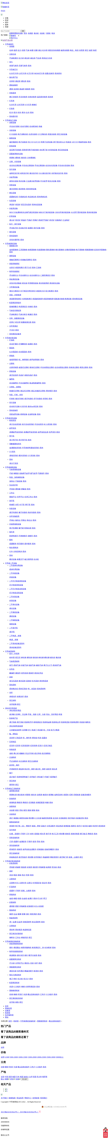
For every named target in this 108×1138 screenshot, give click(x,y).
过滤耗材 (12, 757)
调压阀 (21, 769)
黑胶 (17, 906)
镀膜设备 (12, 138)
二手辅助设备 (14, 620)
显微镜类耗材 (14, 990)
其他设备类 (13, 236)
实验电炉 (58, 220)
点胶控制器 (14, 367)
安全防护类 (13, 485)
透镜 (11, 89)
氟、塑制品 (13, 734)
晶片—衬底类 (14, 653)
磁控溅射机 (14, 142)
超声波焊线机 (35, 359)
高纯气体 (17, 665)
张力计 (26, 979)
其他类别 (58, 73)
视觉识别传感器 (54, 50)
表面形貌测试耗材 (16, 944)
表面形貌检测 (48, 299)
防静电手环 (29, 722)
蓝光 (15, 112)
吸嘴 (19, 914)
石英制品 (12, 742)
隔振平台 (13, 497)
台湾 (30, 1077)
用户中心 (14, 38)
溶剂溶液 (24, 673)
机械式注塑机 (15, 391)
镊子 (11, 773)
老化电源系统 (44, 283)
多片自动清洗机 (28, 424)
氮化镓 (58, 657)
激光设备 (12, 232)
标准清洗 (12, 420)
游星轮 (66, 795)
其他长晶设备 (37, 204)
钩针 (15, 979)
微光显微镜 (59, 250)
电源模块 (13, 955)
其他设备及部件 (15, 647)
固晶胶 (23, 867)
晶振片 (43, 826)
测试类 (17, 81)
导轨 (21, 810)
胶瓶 (33, 810)
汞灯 (11, 818)
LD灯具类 (20, 105)
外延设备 (13, 577)
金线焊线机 (14, 359)
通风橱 (17, 489)
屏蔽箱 (23, 489)
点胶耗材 (12, 879)
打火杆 (40, 898)
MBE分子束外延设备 (46, 212)
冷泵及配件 (51, 826)
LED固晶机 (14, 352)
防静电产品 (13, 718)
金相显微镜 (14, 250)
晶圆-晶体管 (49, 73)
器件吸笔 (28, 544)
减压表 (32, 58)
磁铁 (90, 826)
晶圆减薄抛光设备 (16, 154)
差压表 (27, 58)
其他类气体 (57, 665)
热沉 (23, 875)
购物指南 (12, 1098)
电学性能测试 (14, 271)
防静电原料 (74, 722)
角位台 (29, 520)
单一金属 (13, 922)
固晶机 (11, 348)
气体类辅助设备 (15, 469)
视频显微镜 (89, 250)
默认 (2, 1079)
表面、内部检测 (15, 295)
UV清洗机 (32, 455)
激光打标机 (19, 399)
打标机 (12, 399)
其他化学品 (38, 673)
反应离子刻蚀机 (15, 150)
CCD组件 (17, 986)
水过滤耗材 (23, 761)
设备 (6, 18)
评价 (12, 1079)
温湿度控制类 (42, 97)
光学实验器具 (14, 516)
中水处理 (43, 181)
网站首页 (6, 3)
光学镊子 (33, 777)
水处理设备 (13, 177)
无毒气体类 (23, 66)
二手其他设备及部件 (16, 643)
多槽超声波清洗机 (30, 432)
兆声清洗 (52, 432)
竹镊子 (47, 777)
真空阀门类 (64, 857)
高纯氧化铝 (14, 689)
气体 (27, 50)
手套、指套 (32, 714)
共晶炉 (21, 375)
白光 (27, 112)
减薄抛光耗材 (14, 791)
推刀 (11, 979)
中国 (6, 1077)
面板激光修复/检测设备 (63, 299)
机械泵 (12, 505)
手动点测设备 (40, 165)
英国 (34, 1077)
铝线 (19, 898)
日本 (17, 1077)
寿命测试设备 (14, 279)
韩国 (21, 1077)
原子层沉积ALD (59, 142)
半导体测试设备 (11, 243)
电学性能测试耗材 (16, 951)
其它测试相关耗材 (16, 998)
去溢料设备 (32, 414)
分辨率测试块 (31, 986)
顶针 (27, 914)
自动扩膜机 (14, 344)
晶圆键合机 (14, 197)
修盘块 (45, 795)
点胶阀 (12, 883)
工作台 (11, 493)
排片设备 (12, 402)
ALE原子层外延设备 (78, 212)
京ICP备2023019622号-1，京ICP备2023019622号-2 (19, 1112)
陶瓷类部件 (54, 857)
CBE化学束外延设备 (62, 212)
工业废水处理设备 (33, 181)
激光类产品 (13, 77)
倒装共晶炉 (29, 375)
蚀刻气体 (32, 665)
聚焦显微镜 (50, 250)
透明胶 (12, 906)
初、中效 (46, 730)
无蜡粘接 (77, 795)
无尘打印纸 (29, 753)
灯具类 (11, 101)
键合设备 (12, 193)
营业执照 (20, 1098)
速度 (90, 50)
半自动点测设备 (28, 165)
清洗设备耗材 (14, 845)
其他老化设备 (55, 283)
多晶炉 (17, 204)
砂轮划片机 (24, 173)
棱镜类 (27, 89)
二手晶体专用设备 (16, 565)
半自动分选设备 (64, 165)
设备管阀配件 (50, 849)
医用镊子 (53, 777)
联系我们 (43, 1098)
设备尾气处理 (25, 473)
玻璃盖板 (67, 826)
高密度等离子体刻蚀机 (30, 150)
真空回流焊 (14, 375)
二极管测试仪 (45, 275)
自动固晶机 (23, 352)
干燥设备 (18, 481)
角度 (95, 50)
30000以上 (59, 1057)
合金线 (24, 898)
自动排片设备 (15, 406)
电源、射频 (14, 640)
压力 (19, 50)
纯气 (11, 665)
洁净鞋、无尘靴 (21, 714)
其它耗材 (12, 781)
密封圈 (31, 818)
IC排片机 (23, 406)
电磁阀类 (46, 857)
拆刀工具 (55, 834)
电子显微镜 (80, 250)
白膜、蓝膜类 (15, 834)
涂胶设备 (12, 122)
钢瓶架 (16, 473)
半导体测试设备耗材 (12, 941)
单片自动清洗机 (15, 424)
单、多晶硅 (32, 689)
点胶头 (29, 883)
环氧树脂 (42, 867)
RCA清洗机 (48, 424)
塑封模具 (49, 391)
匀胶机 (48, 33)
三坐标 (38, 267)
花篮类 (12, 738)
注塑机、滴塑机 (15, 387)
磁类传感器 (65, 50)
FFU (29, 730)
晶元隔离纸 (46, 753)
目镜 (11, 994)
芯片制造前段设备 (16, 585)
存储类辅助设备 (15, 524)
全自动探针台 (35, 275)
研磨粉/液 (13, 795)
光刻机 (42, 33)
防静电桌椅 (47, 722)
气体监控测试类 (15, 310)
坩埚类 (12, 826)
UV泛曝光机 (42, 134)
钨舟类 (95, 826)
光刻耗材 (12, 814)
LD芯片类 (22, 73)
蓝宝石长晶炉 (26, 204)
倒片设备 (37, 228)
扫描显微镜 (41, 250)
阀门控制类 (14, 97)
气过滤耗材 (14, 761)
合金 (15, 914)
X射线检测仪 (27, 299)
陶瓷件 (28, 826)
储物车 (30, 536)
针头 (17, 883)
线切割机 (22, 189)
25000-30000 (51, 1057)
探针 (11, 947)
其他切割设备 (31, 189)
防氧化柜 (28, 528)
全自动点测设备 (15, 165)
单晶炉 (12, 204)
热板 (40, 126)
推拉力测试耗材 (15, 975)
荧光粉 (54, 867)
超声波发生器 (43, 432)
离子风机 (20, 722)
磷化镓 (29, 657)
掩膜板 (16, 818)
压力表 (21, 58)
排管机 (45, 399)
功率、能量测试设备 (16, 318)
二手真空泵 (13, 628)
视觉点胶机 (84, 367)
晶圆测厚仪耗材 (15, 959)
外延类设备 (13, 208)
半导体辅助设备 (11, 467)
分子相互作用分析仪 (28, 291)
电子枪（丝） (20, 826)
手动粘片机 (14, 228)
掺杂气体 (39, 665)
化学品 (11, 669)
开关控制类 (23, 97)
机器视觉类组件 (15, 303)
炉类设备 (12, 216)
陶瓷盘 (25, 802)
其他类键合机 (42, 197)
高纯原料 (12, 685)
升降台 (23, 520)
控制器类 (12, 93)
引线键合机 (23, 197)
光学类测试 (13, 326)
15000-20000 (32, 1057)
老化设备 (13, 608)
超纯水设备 (14, 181)
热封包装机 (32, 512)
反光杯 (55, 818)
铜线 (15, 898)
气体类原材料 (14, 661)
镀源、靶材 (36, 826)
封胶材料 (12, 902)
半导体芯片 (13, 69)
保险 (17, 1002)
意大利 (39, 1077)
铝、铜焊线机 (24, 359)
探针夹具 (20, 955)
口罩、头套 (41, 714)
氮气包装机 (23, 512)
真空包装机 (29, 399)
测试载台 (17, 947)
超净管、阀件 (14, 765)
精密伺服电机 (26, 947)
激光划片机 (34, 173)
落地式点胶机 (35, 367)
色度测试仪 (23, 306)
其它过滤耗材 (33, 761)
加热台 (12, 481)
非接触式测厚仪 (26, 260)
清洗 (25, 33)
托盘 (39, 738)
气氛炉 (29, 220)
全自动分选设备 (51, 165)
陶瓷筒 (19, 802)
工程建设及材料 (15, 730)
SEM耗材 (48, 947)
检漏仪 (30, 314)
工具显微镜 (23, 250)
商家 (6, 27)
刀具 (11, 841)
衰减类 (22, 89)
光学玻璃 (13, 704)
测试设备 (13, 616)
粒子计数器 (55, 730)
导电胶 (12, 867)
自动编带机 (14, 383)
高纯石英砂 (23, 689)
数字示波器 (33, 955)
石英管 (17, 745)
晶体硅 (28, 681)
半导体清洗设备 (11, 418)
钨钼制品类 (14, 857)
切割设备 (12, 185)
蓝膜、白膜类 (74, 857)
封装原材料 (13, 863)
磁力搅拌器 (29, 559)
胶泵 (25, 810)
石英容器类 (25, 745)
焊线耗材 (12, 894)
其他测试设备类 (15, 334)
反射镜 (16, 89)
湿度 (23, 50)
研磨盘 (27, 795)
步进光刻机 (33, 134)
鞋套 (60, 714)
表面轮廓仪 (19, 267)
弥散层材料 (27, 922)
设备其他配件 (86, 795)
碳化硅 (52, 657)
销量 (6, 1079)
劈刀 (45, 898)
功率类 (12, 81)
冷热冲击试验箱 (15, 283)
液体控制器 (75, 834)
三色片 (42, 994)
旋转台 (17, 520)
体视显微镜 (32, 250)
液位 (40, 50)
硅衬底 (12, 657)
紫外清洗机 (23, 455)
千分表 (12, 963)
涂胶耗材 (12, 806)
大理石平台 (19, 963)
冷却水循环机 (15, 240)
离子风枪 (13, 722)
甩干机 (11, 436)
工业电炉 (66, 220)
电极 (47, 802)
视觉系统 (33, 914)
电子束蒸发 (23, 142)
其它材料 (12, 700)
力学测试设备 (14, 287)
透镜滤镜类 (13, 85)
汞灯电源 (71, 818)
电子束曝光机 (23, 134)
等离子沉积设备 (47, 142)
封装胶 (29, 867)
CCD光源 (37, 818)
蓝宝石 (17, 657)
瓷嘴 (23, 914)
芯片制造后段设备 (16, 593)
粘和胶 (48, 867)
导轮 (38, 841)
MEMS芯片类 (39, 73)
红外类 (45, 50)
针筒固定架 (37, 883)
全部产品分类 (8, 40)
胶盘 (17, 810)
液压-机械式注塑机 (38, 391)
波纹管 (48, 769)
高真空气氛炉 (44, 220)
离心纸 (16, 753)
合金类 (19, 922)
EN (4, 11)
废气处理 (33, 473)
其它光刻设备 (62, 134)
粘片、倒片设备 (15, 224)
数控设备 (13, 559)
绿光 (19, 112)
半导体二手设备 (11, 563)
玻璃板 (51, 795)
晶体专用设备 (15, 569)
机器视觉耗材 (14, 983)
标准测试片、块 (38, 947)
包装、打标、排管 (16, 395)
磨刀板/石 (83, 834)
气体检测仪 (14, 58)
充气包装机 (38, 399)
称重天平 (20, 559)
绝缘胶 (17, 867)
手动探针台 (14, 275)
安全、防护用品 (52, 714)
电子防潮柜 (14, 528)
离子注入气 (48, 665)
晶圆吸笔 (13, 544)
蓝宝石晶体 (14, 681)
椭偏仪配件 (29, 971)
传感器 (30, 33)
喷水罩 (42, 834)
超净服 (12, 714)
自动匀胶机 (24, 126)
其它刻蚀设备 (63, 150)
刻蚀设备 (12, 146)
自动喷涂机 (34, 126)
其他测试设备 (77, 299)
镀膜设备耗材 (14, 822)
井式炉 (52, 220)
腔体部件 (13, 849)
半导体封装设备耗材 (12, 861)
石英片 (40, 745)
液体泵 (67, 834)
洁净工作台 (29, 497)
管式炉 (17, 220)
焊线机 (11, 356)
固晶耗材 (12, 910)
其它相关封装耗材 (16, 933)
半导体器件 (9, 44)
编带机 (11, 379)
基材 (11, 871)
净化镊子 (40, 777)
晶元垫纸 (37, 753)
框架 (15, 875)
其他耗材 (102, 826)
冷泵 (17, 505)
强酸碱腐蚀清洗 (15, 444)
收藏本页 (6, 7)
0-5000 (7, 1057)
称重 (32, 50)
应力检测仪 (50, 291)
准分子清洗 (14, 463)
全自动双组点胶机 (61, 367)
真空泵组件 (23, 857)
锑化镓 (35, 657)
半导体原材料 (10, 651)
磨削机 (17, 158)
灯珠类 (11, 108)
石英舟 (12, 745)
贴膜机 (30, 228)
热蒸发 (68, 142)
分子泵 (22, 505)
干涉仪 (12, 330)
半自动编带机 (24, 383)
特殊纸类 (12, 749)
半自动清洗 (39, 424)
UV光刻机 (13, 134)
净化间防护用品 (15, 710)
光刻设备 (12, 130)
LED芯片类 (14, 73)
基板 (19, 875)
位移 (11, 50)
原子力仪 (28, 267)
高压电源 (59, 826)
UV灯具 (28, 105)
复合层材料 (36, 922)
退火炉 (12, 220)
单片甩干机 (23, 440)
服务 (6, 25)
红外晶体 (35, 681)
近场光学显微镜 (100, 250)
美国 (10, 1077)
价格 (17, 1079)
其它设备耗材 (14, 853)
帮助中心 (28, 1098)
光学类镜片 (38, 857)
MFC (11, 62)
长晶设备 (12, 201)
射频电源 (13, 802)
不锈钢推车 (23, 536)
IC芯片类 (30, 73)
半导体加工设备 (11, 120)
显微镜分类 (13, 246)
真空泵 (11, 501)
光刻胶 (12, 810)
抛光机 (36, 33)
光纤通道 (20, 971)
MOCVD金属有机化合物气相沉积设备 (24, 212)
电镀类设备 (83, 142)
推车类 (11, 532)
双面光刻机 (52, 134)
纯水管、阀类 (30, 769)
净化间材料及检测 (16, 726)
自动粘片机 (23, 228)
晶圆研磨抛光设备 (16, 33)
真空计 (79, 826)
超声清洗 (12, 428)
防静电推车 (14, 536)
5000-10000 (14, 1057)
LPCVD (37, 142)
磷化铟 (46, 657)
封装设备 (13, 600)
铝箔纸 (85, 826)
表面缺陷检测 (38, 299)
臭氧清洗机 (14, 455)
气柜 (11, 473)
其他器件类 (13, 116)
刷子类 (48, 834)
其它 (86, 50)
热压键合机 (32, 197)
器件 (6, 22)
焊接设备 (12, 371)
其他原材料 (41, 689)
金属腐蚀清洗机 (15, 448)
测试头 (27, 963)
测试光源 (13, 971)
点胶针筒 (23, 883)
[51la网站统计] (40, 1112)
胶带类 (12, 785)
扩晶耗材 (12, 887)
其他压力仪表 (47, 58)
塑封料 (12, 930)
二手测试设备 (14, 612)
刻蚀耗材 (12, 798)
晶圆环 (16, 841)
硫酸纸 (22, 753)
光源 (11, 986)
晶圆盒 (44, 738)
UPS (11, 551)
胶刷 (29, 810)
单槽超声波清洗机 (16, 432)
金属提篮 (23, 841)
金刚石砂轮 (58, 795)
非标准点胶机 (74, 367)
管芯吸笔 (20, 544)
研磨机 (12, 158)
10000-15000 (22, 1057)
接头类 (54, 769)
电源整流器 (27, 930)
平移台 (12, 520)
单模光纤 (13, 696)
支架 (11, 875)
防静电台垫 (56, 722)
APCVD (75, 142)
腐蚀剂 (17, 673)
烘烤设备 (23, 414)
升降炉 (35, 220)
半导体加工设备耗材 (12, 788)
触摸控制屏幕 (47, 818)
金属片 (30, 898)
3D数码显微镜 (70, 250)
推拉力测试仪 (15, 291)
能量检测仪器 (26, 322)
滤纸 (11, 753)
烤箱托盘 (24, 937)
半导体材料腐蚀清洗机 (30, 448)
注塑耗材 (12, 926)
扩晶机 (11, 340)
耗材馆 (16, 1021)
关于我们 (4, 1098)
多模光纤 (20, 696)
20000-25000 (41, 1057)
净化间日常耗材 (11, 708)
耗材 (6, 20)
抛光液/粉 (21, 795)
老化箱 (24, 283)
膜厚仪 (73, 826)
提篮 (34, 841)
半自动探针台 (24, 275)
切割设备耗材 (14, 838)
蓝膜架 (37, 834)
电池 (53, 33)
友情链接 (35, 1098)
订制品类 (18, 738)
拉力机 (20, 979)
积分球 (17, 322)
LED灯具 (13, 105)
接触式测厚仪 (15, 260)
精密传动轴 (24, 818)
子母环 (23, 834)
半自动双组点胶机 (47, 367)
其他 (29, 66)
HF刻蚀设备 (52, 150)
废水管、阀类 (40, 769)
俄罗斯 (44, 1077)
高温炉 (23, 220)
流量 (36, 50)
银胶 (11, 914)
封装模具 (30, 906)
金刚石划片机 (15, 173)
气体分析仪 (23, 314)
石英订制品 (48, 745)
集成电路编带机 (35, 383)
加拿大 (26, 1077)
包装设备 (12, 508)
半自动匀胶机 (15, 126)
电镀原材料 (13, 918)
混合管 (44, 883)
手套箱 (12, 489)
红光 (11, 112)
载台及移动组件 (34, 994)
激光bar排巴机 (33, 406)
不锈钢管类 (14, 769)
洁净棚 (24, 730)
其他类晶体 (44, 681)
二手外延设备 (14, 573)
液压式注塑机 (25, 391)
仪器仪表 (12, 54)
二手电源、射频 (15, 636)
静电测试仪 (38, 722)
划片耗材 (12, 830)
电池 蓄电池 (13, 547)
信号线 (12, 1002)
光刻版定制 (80, 818)
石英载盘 (32, 802)
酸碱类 (12, 673)
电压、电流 (74, 50)
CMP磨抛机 (31, 158)
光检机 (30, 306)
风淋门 (34, 730)
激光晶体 (22, 681)
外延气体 (24, 665)
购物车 (13, 36)
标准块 (36, 971)
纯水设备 (22, 181)
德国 (14, 1077)
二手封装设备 (14, 597)
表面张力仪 (40, 291)
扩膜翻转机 (23, 344)
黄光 (23, 112)
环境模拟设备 (33, 283)
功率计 (12, 322)
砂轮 (32, 834)
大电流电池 (18, 551)
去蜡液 (39, 795)
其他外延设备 (92, 212)
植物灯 (34, 105)
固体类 (31, 673)
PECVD (31, 142)
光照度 (81, 50)
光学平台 (20, 497)
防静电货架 (65, 722)
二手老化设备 (14, 604)
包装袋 (82, 722)
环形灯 (20, 994)
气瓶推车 (41, 473)
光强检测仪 (63, 818)
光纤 (11, 693)
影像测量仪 (14, 306)
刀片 (28, 834)
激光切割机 (14, 189)
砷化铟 (41, 657)
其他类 (50, 97)
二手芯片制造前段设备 (17, 581)
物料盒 (87, 722)
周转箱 (34, 738)
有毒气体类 (14, 66)
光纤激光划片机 (57, 173)
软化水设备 (52, 181)
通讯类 (23, 81)
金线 (11, 898)
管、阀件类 (27, 738)
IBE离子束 (44, 150)
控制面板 (40, 849)
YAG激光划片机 (45, 173)
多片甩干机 (14, 440)
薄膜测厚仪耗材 (15, 967)
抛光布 (33, 795)
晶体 (11, 677)
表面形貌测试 (14, 264)
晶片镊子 (13, 777)
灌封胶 (35, 867)
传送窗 (40, 730)
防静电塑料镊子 (23, 777)
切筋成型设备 (15, 414)
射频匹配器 (40, 802)
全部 (2, 1047)
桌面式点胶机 (24, 367)
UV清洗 (12, 452)
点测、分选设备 (15, 161)
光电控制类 (32, 97)
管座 (27, 875)
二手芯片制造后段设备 (17, 589)
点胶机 (11, 363)
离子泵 (27, 505)
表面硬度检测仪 (15, 299)
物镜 (23, 986)
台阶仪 (12, 267)
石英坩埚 (33, 745)
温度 (15, 50)
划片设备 (12, 169)
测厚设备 (12, 256)
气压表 (38, 58)
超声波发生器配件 (29, 849)
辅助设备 (13, 624)
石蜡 (71, 795)
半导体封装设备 (11, 338)
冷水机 (36, 559)
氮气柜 (21, 528)
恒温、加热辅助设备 (16, 477)
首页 (10, 1021)
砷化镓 (23, 657)
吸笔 (11, 540)
